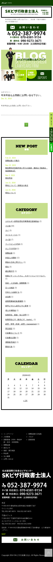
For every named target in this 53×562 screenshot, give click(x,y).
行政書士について (12, 333)
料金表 (6, 453)
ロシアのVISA (10, 249)
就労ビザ (7, 448)
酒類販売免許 (10, 342)
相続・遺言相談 (9, 450)
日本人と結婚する (12, 292)
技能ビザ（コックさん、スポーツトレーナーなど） (25, 276)
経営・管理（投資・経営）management (21, 324)
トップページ (8, 434)
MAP (4, 534)
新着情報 (31, 439)
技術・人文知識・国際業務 (15, 283)
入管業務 (7, 437)
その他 (8, 226)
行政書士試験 (10, 338)
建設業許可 (9, 271)
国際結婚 (8, 253)
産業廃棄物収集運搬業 (14, 301)
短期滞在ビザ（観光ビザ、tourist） (19, 320)
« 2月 (25, 401)
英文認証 (8, 329)
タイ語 (8, 240)
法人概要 (7, 456)
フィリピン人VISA (12, 244)
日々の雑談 (9, 288)
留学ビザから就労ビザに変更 (16, 306)
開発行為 (8, 347)
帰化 (7, 267)
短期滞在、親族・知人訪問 (15, 315)
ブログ (30, 437)
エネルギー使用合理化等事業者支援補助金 (22, 221)
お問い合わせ (8, 459)
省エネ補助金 (10, 310)
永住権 (8, 297)
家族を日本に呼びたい (14, 262)
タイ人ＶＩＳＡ (11, 235)
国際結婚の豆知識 (34, 434)
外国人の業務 (10, 258)
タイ (7, 230)
